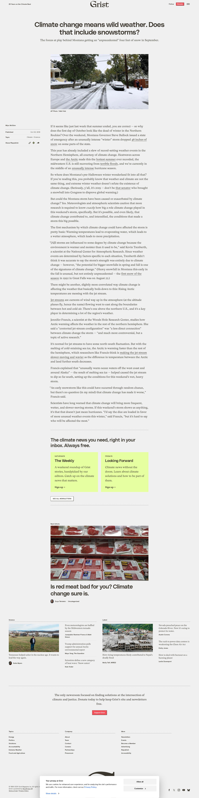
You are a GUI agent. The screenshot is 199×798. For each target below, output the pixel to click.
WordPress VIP (28, 789)
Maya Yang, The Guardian (74, 653)
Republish (125, 750)
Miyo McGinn (11, 125)
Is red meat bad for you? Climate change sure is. (92, 590)
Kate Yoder (69, 667)
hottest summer (106, 159)
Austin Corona (164, 635)
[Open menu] (188, 4)
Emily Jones (163, 648)
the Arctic (72, 159)
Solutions (12, 743)
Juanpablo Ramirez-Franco (75, 635)
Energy (11, 737)
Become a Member (128, 743)
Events (123, 740)
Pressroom (69, 753)
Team (67, 740)
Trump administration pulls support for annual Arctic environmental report (78, 647)
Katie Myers (17, 663)
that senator (123, 188)
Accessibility (126, 753)
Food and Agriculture (17, 753)
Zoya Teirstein (60, 601)
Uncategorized (73, 601)
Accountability (14, 747)
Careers (68, 747)
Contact (68, 743)
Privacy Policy (24, 791)
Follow (171, 4)
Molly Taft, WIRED (109, 663)
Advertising (125, 747)
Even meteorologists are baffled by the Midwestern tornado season (79, 628)
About (67, 737)
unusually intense (83, 168)
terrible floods (109, 163)
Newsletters (125, 737)
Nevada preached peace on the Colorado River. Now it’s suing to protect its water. (174, 628)
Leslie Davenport (165, 661)
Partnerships (70, 750)
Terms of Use (13, 791)
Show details (51, 793)
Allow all (139, 782)
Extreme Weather (15, 750)
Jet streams (57, 300)
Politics (12, 740)
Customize (138, 788)
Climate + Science (33, 137)
